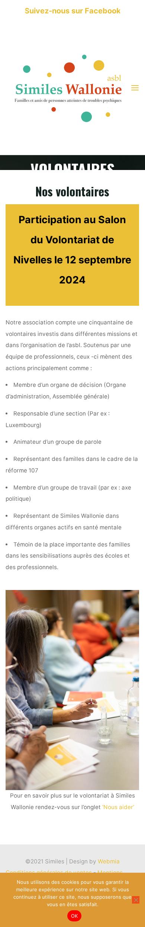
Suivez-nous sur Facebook (73, 10)
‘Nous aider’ (118, 807)
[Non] (135, 900)
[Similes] (68, 88)
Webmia (109, 861)
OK (74, 916)
